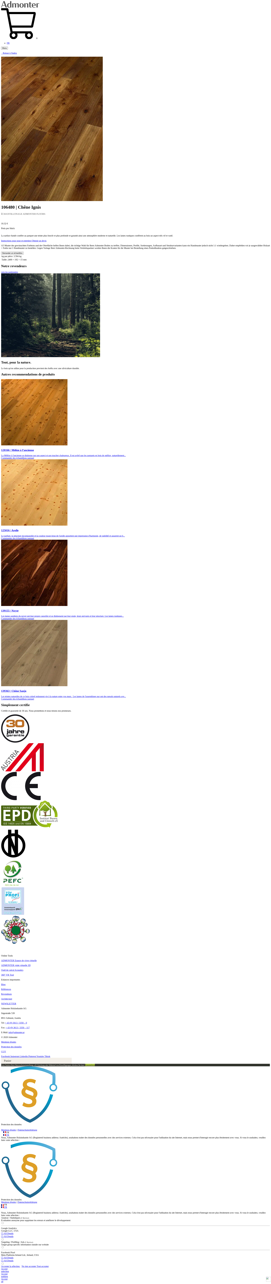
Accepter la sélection (10, 1266)
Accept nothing (4, 1275)
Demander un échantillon (12, 253)
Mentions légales (8, 1042)
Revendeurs (6, 994)
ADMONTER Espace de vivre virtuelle (19, 960)
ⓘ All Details (7, 1233)
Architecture (6, 999)
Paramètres (90, 1065)
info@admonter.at (16, 1032)
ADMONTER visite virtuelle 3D (16, 965)
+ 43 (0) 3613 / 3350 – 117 (18, 1027)
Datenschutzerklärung (27, 1130)
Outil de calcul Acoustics (12, 970)
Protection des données (11, 1047)
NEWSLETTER (8, 1003)
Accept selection (5, 1270)
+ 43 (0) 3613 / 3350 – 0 (16, 1023)
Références (6, 989)
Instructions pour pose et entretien (16, 241)
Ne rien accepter (29, 1266)
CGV (3, 1051)
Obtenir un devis (39, 241)
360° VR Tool (7, 975)
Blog (3, 984)
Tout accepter (43, 1266)
